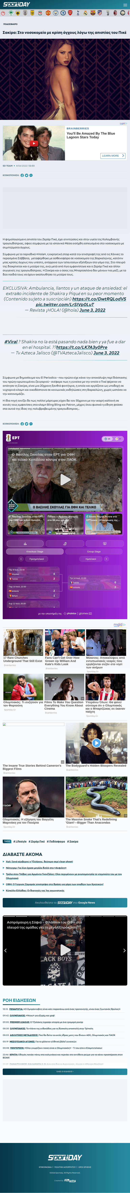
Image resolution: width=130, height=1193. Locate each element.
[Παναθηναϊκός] (11, 13)
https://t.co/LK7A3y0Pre (81, 347)
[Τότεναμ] (78, 13)
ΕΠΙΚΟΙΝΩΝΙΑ (45, 1167)
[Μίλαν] (115, 13)
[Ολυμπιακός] (3, 13)
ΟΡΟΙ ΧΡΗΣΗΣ (84, 1167)
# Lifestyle (20, 841)
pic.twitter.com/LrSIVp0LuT (65, 304)
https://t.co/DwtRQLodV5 (99, 299)
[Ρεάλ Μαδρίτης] (85, 13)
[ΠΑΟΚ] (26, 13)
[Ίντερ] (122, 13)
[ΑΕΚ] (18, 13)
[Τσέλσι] (63, 13)
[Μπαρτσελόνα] (93, 13)
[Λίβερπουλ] (41, 13)
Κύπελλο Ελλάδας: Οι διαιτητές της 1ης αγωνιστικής (35, 890)
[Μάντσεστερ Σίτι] (55, 13)
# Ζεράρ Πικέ (37, 841)
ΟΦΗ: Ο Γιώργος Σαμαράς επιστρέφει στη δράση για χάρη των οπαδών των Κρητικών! (54, 884)
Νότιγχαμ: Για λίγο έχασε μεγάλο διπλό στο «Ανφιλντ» (36, 867)
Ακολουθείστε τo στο (65, 902)
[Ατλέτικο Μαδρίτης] (100, 13)
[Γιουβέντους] (108, 13)
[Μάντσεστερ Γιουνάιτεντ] (48, 13)
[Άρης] (33, 13)
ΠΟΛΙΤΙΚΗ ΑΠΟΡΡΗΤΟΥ (65, 1167)
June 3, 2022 (92, 310)
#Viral (10, 341)
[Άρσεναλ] (70, 13)
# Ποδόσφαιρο (56, 841)
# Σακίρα (72, 841)
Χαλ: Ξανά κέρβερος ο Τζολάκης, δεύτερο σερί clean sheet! (39, 861)
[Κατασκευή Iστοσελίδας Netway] (70, 1180)
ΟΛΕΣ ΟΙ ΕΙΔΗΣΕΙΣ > (65, 1072)
